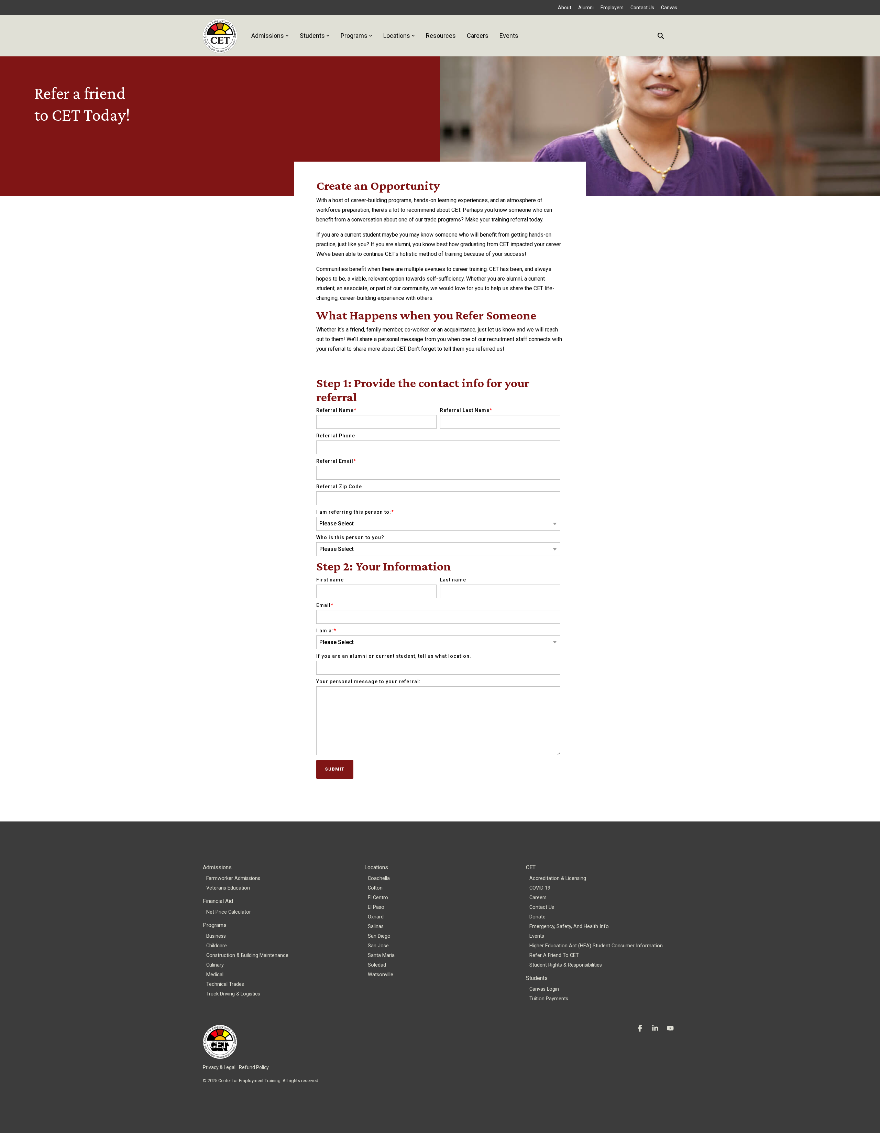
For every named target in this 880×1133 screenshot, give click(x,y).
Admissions (267, 35)
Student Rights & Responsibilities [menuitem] (565, 965)
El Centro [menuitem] (378, 898)
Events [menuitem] (536, 936)
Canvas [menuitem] (669, 7)
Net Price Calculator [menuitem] (228, 912)
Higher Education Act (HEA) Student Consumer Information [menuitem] (596, 946)
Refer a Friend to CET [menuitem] (554, 955)
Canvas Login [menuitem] (544, 989)
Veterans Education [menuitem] (228, 888)
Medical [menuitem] (214, 975)
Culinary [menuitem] (215, 965)
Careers (477, 35)
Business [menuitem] (216, 936)
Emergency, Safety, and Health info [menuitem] (569, 926)
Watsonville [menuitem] (380, 975)
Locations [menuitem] (376, 867)
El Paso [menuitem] (376, 907)
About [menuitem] (564, 7)
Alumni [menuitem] (586, 7)
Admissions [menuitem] (217, 867)
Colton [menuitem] (375, 888)
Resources (441, 35)
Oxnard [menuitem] (376, 917)
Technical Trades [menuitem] (225, 984)
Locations (396, 35)
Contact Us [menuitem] (642, 7)
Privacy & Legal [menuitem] (219, 1067)
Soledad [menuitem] (377, 965)
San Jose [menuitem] (378, 946)
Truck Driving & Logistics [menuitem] (233, 994)
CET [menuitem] (531, 867)
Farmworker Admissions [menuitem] (233, 878)
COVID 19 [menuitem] (539, 888)
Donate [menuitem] (537, 917)
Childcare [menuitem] (216, 946)
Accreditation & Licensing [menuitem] (557, 878)
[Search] (660, 35)
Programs (354, 35)
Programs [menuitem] (215, 925)
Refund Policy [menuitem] (254, 1067)
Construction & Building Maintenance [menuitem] (247, 955)
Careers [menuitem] (538, 898)
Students (312, 35)
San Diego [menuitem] (379, 936)
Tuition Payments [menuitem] (548, 999)
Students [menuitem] (537, 978)
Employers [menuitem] (612, 7)
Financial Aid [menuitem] (218, 901)
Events (508, 35)
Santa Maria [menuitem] (381, 955)
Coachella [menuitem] (379, 878)
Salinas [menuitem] (376, 926)
